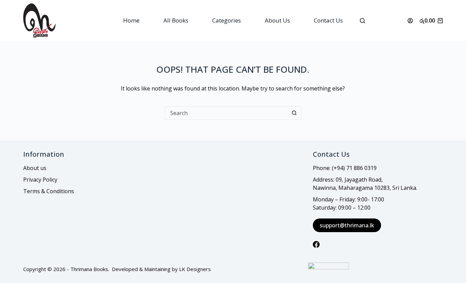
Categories (226, 20)
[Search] (362, 20)
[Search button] (294, 113)
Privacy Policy (40, 179)
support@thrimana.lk (347, 225)
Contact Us (328, 20)
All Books (175, 20)
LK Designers (195, 269)
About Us (277, 20)
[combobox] (226, 113)
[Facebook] (316, 244)
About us (34, 168)
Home (131, 20)
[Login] (410, 20)
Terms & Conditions (48, 191)
